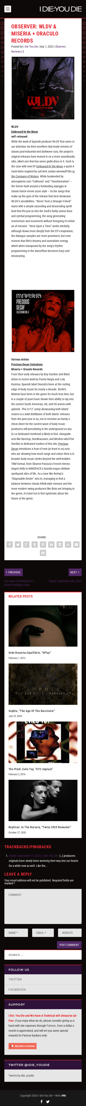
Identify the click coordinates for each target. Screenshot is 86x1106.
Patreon (51, 1025)
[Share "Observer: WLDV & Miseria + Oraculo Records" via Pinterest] (43, 544)
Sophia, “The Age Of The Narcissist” (32, 711)
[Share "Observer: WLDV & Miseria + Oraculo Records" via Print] (43, 553)
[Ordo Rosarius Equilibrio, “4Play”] (43, 626)
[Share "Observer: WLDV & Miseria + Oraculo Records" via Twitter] (18, 544)
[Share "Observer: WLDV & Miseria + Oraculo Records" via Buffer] (60, 544)
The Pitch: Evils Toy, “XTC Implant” (31, 769)
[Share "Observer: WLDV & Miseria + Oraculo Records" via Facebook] (9, 544)
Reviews (16, 51)
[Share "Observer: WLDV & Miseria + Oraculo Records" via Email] (76, 544)
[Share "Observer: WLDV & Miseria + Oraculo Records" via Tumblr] (34, 544)
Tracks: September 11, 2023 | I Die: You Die (33, 855)
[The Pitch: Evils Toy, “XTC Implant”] (43, 742)
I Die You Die (30, 46)
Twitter (15, 979)
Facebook (17, 989)
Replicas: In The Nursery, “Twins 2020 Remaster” (40, 827)
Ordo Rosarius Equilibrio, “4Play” (30, 652)
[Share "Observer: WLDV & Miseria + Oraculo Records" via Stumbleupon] (68, 544)
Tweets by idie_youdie (21, 1075)
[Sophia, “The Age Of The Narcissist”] (43, 684)
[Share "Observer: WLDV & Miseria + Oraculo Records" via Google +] (26, 544)
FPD (64, 1095)
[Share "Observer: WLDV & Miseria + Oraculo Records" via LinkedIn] (51, 544)
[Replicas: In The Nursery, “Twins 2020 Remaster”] (43, 800)
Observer (60, 46)
